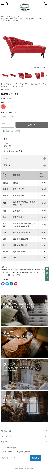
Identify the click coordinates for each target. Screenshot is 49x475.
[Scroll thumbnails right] (46, 75)
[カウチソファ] (8, 119)
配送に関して (9, 165)
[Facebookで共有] (3, 283)
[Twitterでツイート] (7, 283)
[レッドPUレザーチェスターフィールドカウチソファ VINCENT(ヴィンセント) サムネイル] (5, 75)
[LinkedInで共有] (11, 283)
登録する (35, 458)
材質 (5, 158)
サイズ (6, 139)
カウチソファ (14, 17)
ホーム (3, 17)
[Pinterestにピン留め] (15, 283)
